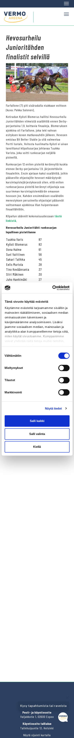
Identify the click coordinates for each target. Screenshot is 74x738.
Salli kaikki (37, 421)
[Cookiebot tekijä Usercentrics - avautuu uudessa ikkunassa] (52, 287)
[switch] (63, 368)
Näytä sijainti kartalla (37, 735)
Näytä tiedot (53, 408)
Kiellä (37, 446)
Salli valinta (37, 434)
